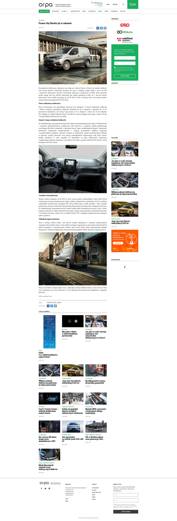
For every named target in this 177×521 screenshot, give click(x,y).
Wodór (106, 11)
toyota (59, 302)
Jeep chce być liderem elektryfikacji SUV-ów (71, 382)
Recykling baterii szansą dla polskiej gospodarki (95, 382)
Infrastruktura (75, 11)
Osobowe (64, 378)
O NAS (108, 4)
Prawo (100, 11)
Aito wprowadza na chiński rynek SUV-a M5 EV (72, 439)
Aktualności (55, 11)
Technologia (92, 11)
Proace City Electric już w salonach (55, 23)
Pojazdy (64, 11)
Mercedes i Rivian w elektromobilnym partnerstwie (69, 334)
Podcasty (123, 11)
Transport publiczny (68, 406)
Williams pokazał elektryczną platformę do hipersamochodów (48, 383)
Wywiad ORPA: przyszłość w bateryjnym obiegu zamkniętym (95, 411)
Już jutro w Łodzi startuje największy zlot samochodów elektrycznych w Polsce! (95, 335)
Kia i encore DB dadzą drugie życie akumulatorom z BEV (47, 439)
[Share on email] (105, 28)
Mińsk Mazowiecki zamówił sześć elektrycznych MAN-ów (48, 467)
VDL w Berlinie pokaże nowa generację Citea (94, 438)
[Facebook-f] (125, 267)
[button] (44, 11)
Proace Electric (52, 302)
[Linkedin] (49, 488)
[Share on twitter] (101, 28)
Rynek (84, 11)
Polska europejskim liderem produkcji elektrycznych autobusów (72, 411)
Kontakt (115, 4)
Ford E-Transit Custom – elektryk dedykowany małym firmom (48, 411)
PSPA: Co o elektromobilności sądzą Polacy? (48, 355)
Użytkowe (41, 20)
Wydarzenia (114, 11)
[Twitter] (45, 488)
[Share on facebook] (97, 28)
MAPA (66, 501)
